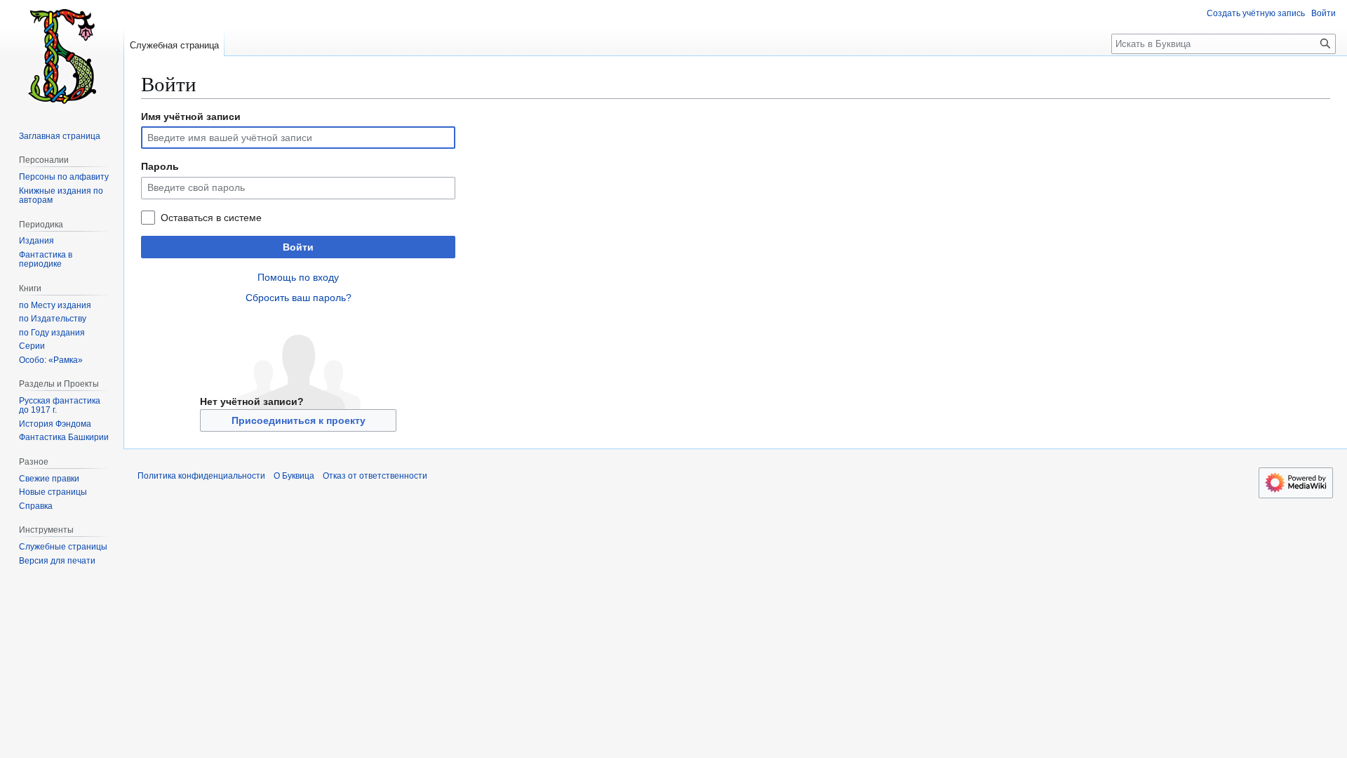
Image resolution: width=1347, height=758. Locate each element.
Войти (298, 247)
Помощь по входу (298, 277)
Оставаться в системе (211, 217)
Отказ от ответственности (375, 476)
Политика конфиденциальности (201, 476)
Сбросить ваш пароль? (298, 297)
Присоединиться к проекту (299, 420)
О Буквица (294, 476)
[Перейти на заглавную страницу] (62, 56)
